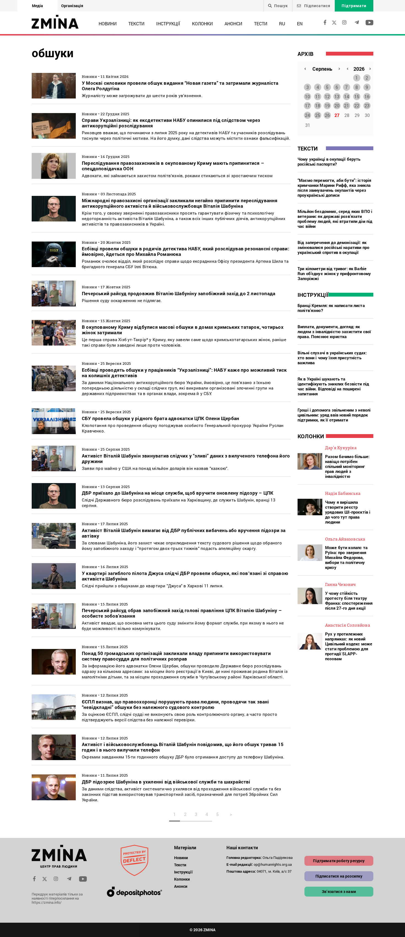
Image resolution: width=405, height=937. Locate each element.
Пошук (281, 6)
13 (336, 96)
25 (317, 115)
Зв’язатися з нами (339, 891)
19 (327, 105)
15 (356, 96)
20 (336, 105)
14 (346, 96)
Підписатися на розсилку (339, 876)
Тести (260, 23)
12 (327, 96)
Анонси (233, 23)
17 (307, 105)
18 (317, 105)
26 (327, 115)
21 (346, 105)
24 (307, 115)
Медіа (37, 5)
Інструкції (168, 23)
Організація (72, 5)
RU (282, 23)
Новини (108, 23)
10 (307, 96)
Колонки (202, 23)
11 (317, 96)
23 (366, 105)
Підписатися (316, 5)
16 (366, 96)
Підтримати (354, 5)
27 (336, 115)
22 (356, 105)
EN (300, 23)
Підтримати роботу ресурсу (338, 860)
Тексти (136, 23)
